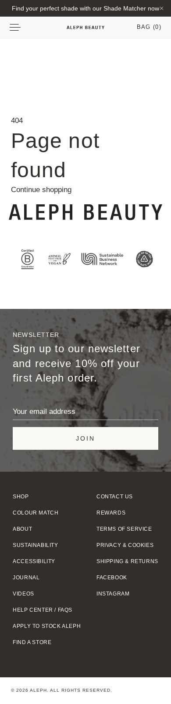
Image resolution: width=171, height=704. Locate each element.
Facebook (111, 577)
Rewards (110, 513)
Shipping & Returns (127, 561)
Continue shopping (41, 190)
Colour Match (35, 513)
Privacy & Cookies (124, 545)
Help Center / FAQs (42, 610)
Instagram (112, 594)
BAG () (149, 27)
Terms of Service (124, 529)
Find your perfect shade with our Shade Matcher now (85, 8)
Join (85, 438)
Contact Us (114, 497)
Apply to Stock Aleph (47, 626)
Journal (26, 577)
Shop (20, 497)
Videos (23, 594)
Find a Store (32, 642)
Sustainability (35, 545)
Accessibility (34, 561)
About (22, 529)
